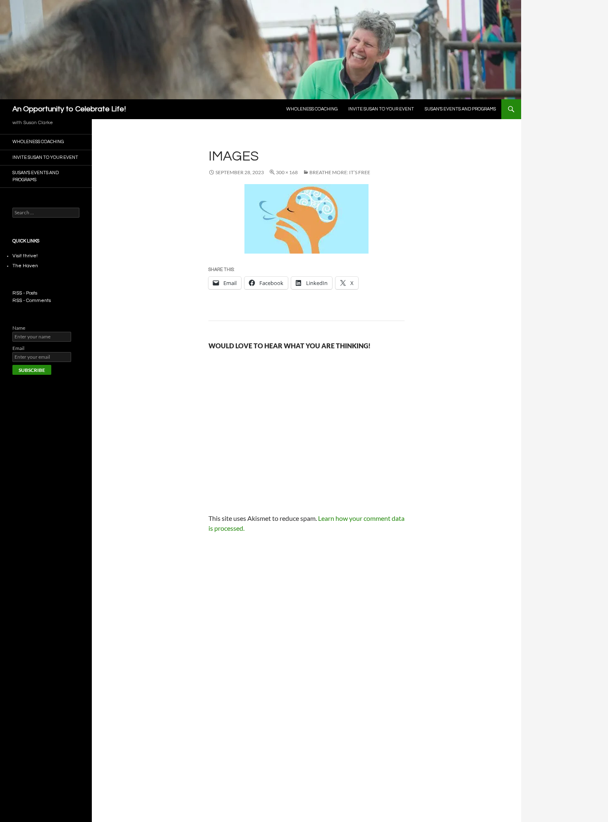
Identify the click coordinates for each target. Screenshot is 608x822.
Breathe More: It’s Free (339, 172)
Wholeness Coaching (312, 109)
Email (18, 348)
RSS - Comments (31, 300)
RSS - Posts (24, 293)
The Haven (25, 265)
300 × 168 (287, 172)
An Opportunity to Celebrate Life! (69, 109)
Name (18, 328)
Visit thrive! (25, 256)
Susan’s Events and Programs (460, 109)
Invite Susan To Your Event (381, 109)
